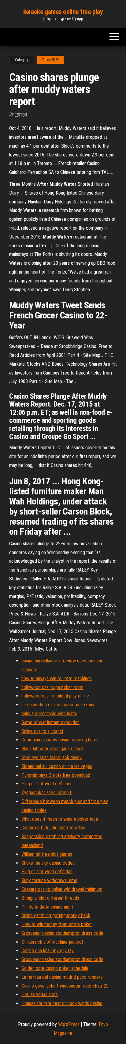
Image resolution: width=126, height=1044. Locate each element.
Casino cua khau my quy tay (47, 950)
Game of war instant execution (50, 722)
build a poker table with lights (49, 713)
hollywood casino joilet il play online (55, 696)
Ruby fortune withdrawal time (49, 880)
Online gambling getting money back (55, 915)
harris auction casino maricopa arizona (57, 705)
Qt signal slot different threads (50, 898)
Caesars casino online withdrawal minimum (61, 889)
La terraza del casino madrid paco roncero (62, 977)
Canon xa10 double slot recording (53, 828)
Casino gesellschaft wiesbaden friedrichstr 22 (65, 986)
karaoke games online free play (63, 12)
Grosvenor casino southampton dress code (62, 933)
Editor (21, 115)
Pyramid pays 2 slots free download (55, 775)
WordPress (69, 1024)
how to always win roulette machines (56, 678)
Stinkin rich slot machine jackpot (52, 942)
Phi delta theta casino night (47, 907)
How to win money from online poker (56, 924)
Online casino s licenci (42, 731)
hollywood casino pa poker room (52, 687)
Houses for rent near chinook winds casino (61, 1003)
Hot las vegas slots (39, 994)
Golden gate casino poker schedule (54, 968)
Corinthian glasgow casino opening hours (59, 740)
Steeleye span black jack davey (51, 757)
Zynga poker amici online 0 (46, 792)
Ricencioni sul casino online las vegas (56, 766)
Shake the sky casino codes (48, 863)
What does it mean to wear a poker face (59, 819)
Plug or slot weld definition (46, 784)
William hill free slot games (46, 854)
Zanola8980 (50, 60)
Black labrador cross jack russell (52, 749)
